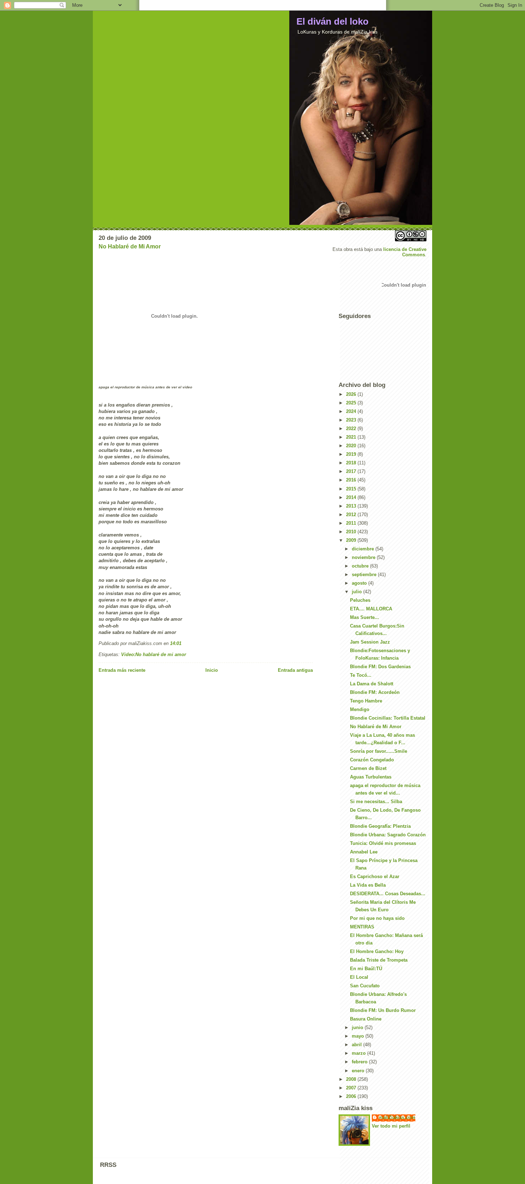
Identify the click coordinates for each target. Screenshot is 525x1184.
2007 (352, 1087)
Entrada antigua (295, 670)
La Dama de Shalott (371, 683)
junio (358, 1027)
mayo (358, 1036)
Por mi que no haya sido (377, 918)
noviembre (364, 557)
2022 (352, 428)
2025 (352, 402)
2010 (352, 531)
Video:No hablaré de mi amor (153, 654)
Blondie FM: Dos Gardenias (380, 666)
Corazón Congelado (372, 759)
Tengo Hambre (366, 701)
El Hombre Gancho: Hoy (377, 951)
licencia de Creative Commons (404, 252)
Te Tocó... (360, 675)
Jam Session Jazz (370, 642)
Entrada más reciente (122, 670)
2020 (352, 445)
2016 (352, 480)
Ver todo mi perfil (391, 1126)
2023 (352, 420)
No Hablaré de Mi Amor (130, 246)
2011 (352, 523)
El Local (359, 977)
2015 (352, 489)
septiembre (365, 574)
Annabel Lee (364, 852)
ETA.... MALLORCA (371, 608)
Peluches (360, 600)
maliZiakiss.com (397, 1117)
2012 (352, 514)
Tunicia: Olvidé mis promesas (383, 843)
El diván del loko (332, 21)
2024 (352, 411)
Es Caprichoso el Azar (374, 876)
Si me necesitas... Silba (376, 801)
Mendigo (359, 709)
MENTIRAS (362, 926)
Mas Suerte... (364, 617)
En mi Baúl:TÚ (366, 968)
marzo (359, 1053)
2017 (352, 471)
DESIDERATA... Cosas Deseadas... (387, 893)
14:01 (175, 643)
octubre (361, 566)
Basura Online (365, 1019)
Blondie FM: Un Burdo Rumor (383, 1010)
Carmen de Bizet (368, 768)
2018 (352, 462)
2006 (352, 1096)
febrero (360, 1061)
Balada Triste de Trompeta (379, 960)
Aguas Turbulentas (370, 777)
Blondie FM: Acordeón (375, 692)
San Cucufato (365, 985)
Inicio (211, 670)
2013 (352, 506)
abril (357, 1044)
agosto (360, 583)
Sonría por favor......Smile (378, 751)
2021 (352, 437)
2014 (352, 497)
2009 (352, 540)
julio (357, 591)
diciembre (363, 548)
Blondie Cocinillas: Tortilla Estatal (387, 718)
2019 (352, 454)
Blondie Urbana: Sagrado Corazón (388, 834)
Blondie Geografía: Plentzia (380, 826)
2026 (352, 394)
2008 (352, 1079)
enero (359, 1070)
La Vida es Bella (368, 885)
